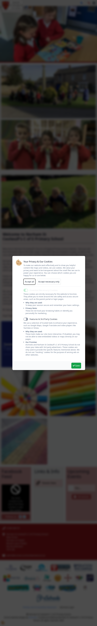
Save (77, 365)
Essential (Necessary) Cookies (44, 290)
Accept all (29, 281)
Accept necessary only (48, 281)
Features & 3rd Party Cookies (43, 319)
